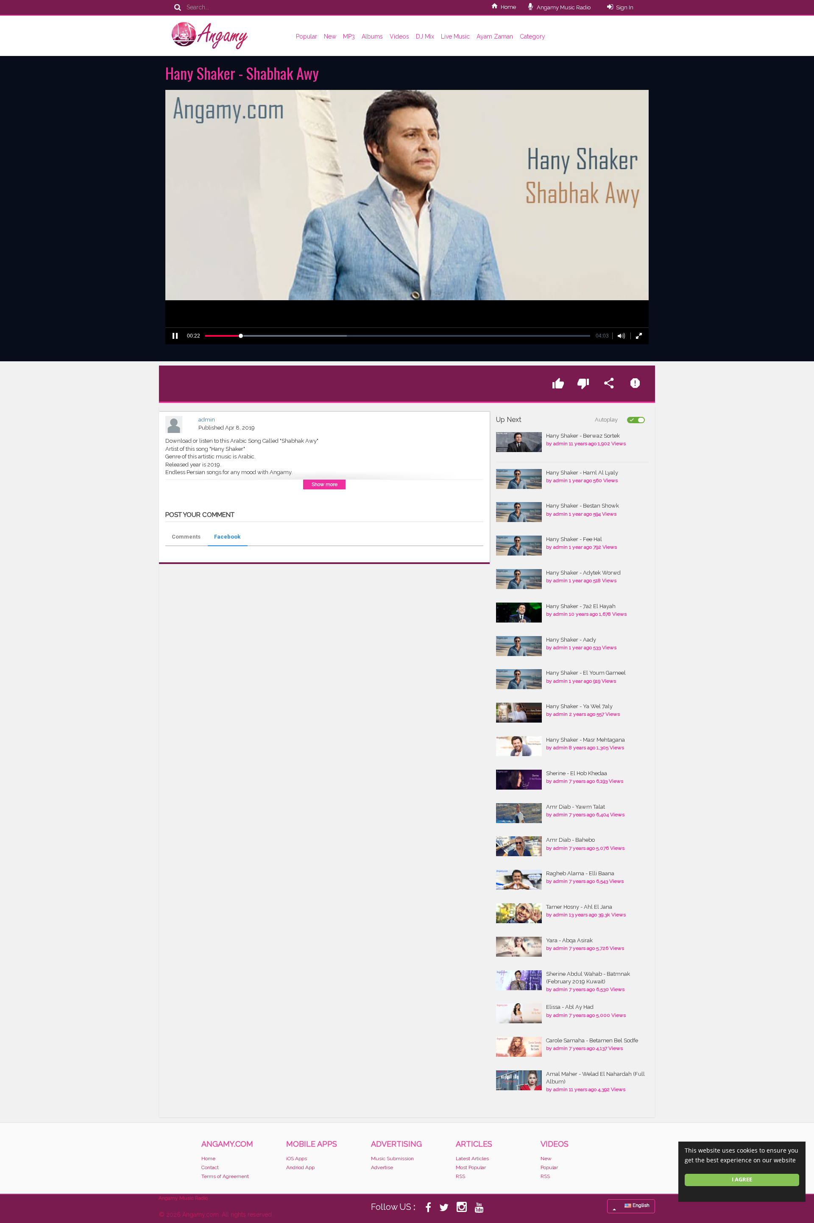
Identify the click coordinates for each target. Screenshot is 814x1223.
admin (206, 419)
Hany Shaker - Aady (571, 640)
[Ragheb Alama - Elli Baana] (519, 880)
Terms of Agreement (225, 1176)
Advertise (382, 1167)
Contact (210, 1167)
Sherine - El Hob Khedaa (576, 773)
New (330, 36)
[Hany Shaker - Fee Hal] (519, 546)
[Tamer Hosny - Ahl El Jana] (519, 913)
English (640, 1205)
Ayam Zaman (495, 36)
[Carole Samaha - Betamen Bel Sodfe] (519, 1047)
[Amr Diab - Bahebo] (519, 846)
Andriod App (300, 1167)
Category (532, 36)
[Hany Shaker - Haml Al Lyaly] (519, 479)
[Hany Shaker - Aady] (519, 646)
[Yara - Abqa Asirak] (519, 947)
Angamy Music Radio (563, 7)
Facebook (227, 536)
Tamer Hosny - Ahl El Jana (579, 907)
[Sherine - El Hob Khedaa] (519, 780)
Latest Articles (472, 1159)
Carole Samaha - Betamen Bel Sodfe (592, 1040)
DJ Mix (425, 36)
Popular (306, 36)
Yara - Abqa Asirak (569, 940)
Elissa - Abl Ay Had (570, 1007)
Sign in (624, 7)
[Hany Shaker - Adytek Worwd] (519, 579)
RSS (460, 1176)
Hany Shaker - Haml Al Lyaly (582, 472)
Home (508, 7)
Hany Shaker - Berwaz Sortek (583, 436)
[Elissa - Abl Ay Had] (519, 1013)
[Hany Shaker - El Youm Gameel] (519, 679)
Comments (186, 536)
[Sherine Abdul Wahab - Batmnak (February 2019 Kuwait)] (519, 980)
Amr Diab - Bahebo (570, 840)
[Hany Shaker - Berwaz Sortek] (519, 442)
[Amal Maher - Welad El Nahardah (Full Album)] (519, 1080)
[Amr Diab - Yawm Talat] (519, 813)
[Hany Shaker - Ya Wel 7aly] (519, 713)
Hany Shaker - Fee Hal (574, 539)
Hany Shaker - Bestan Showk (582, 506)
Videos (399, 36)
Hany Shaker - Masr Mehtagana (585, 740)
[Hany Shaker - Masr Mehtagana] (519, 746)
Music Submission (392, 1159)
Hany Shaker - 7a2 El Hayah (581, 606)
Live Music (455, 36)
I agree (742, 1179)
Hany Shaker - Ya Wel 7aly (579, 706)
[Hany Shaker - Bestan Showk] (519, 512)
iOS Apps (296, 1159)
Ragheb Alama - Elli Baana (580, 873)
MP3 (349, 36)
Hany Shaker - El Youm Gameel (586, 673)
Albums (372, 36)
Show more (324, 484)
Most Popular (471, 1167)
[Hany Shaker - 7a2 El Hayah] (519, 613)
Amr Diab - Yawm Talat (575, 807)
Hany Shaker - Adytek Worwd (583, 573)
